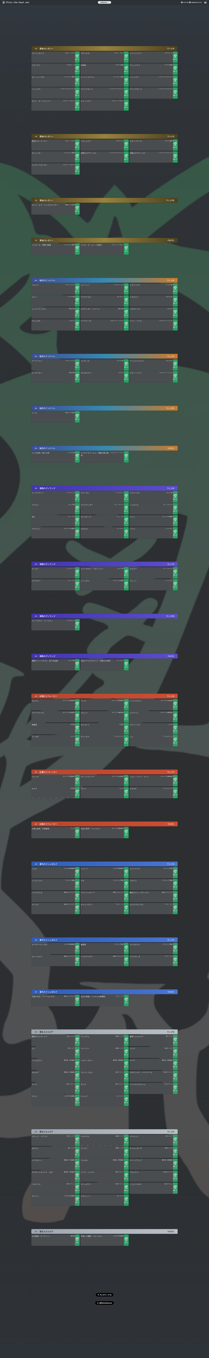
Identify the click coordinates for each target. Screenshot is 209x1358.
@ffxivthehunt (105, 1303)
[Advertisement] (104, 26)
